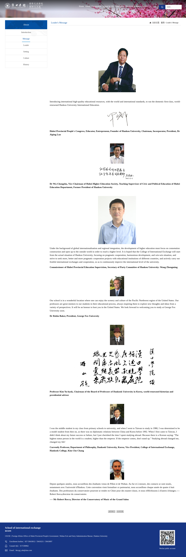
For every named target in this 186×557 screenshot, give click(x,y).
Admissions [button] (120, 6)
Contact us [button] (146, 6)
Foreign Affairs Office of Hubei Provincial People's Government (35, 536)
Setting (26, 52)
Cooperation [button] (96, 6)
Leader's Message (172, 23)
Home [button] (81, 6)
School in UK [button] (108, 6)
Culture (26, 58)
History (26, 64)
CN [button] (154, 7)
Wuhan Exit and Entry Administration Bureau (76, 536)
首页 (162, 23)
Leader (26, 45)
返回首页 (112, 511)
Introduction (26, 32)
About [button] (87, 6)
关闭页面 (120, 511)
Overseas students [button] (133, 6)
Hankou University (100, 536)
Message (26, 39)
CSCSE (8, 536)
